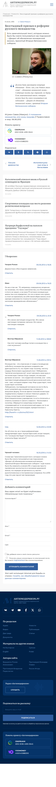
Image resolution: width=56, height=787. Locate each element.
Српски (32, 648)
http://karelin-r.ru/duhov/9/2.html (19, 412)
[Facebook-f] (26, 610)
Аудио (5, 625)
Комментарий (11, 498)
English (6, 652)
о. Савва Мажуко (24, 22)
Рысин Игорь (34, 669)
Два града (7, 633)
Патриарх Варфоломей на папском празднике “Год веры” (23, 226)
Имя (7, 526)
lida (6, 427)
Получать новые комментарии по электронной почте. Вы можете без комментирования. (27, 559)
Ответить (9, 273)
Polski (31, 652)
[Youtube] (19, 610)
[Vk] (5, 610)
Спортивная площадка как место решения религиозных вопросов (28, 204)
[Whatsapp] (39, 610)
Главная (6, 14)
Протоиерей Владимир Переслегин (12, 670)
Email (7, 535)
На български (8, 648)
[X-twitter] (32, 610)
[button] (9, 152)
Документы (8, 637)
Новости (15, 14)
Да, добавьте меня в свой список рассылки (23, 554)
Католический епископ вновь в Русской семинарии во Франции (26, 180)
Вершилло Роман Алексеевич (10, 663)
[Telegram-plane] (12, 610)
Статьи (32, 633)
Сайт (6, 545)
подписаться (19, 560)
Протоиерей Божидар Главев (38, 663)
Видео (5, 629)
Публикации (34, 629)
